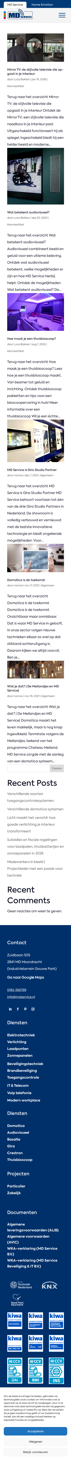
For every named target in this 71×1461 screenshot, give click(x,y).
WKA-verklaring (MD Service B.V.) (32, 1251)
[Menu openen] (62, 15)
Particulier (16, 1186)
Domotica (16, 1125)
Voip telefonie (19, 1093)
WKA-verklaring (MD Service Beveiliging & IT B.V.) (32, 1263)
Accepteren (35, 1431)
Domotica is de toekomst (26, 580)
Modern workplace (23, 1100)
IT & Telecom (18, 1085)
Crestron (15, 1153)
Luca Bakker (22, 79)
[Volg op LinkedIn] (10, 1009)
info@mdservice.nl (21, 997)
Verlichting (16, 1042)
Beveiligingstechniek (25, 1063)
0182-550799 (16, 990)
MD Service (15, 5)
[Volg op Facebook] (18, 1009)
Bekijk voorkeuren (35, 1452)
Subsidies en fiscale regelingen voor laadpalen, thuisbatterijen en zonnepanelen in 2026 (35, 846)
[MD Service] (18, 14)
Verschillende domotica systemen (35, 809)
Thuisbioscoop (19, 1159)
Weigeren (35, 1442)
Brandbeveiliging (22, 1070)
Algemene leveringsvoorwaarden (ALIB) (33, 1227)
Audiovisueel (18, 1132)
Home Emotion (42, 5)
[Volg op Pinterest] (25, 1009)
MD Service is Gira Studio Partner (32, 470)
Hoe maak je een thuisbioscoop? (31, 339)
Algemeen (46, 475)
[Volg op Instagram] (33, 1009)
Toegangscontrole (23, 1077)
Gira (11, 1146)
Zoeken (57, 768)
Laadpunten (18, 1048)
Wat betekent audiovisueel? (28, 212)
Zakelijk (14, 1193)
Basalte (13, 1139)
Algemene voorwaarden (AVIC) (28, 1239)
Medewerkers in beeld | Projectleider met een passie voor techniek (35, 869)
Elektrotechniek (21, 1035)
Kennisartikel (15, 86)
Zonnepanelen (20, 1055)
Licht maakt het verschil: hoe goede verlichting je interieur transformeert (31, 824)
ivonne (18, 475)
